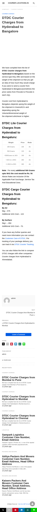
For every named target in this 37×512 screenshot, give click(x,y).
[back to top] (32, 503)
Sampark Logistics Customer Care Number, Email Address (16, 437)
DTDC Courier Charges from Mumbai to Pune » (20, 313)
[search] (34, 3)
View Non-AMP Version (24, 504)
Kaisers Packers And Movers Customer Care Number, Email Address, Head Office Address (16, 484)
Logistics (5, 430)
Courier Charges (17, 9)
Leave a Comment (18, 334)
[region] (19, 50)
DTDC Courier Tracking (24, 244)
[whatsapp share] (19, 344)
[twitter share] (3, 344)
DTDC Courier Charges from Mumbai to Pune (18, 378)
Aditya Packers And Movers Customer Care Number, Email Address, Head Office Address (18, 460)
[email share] (7, 344)
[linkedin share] (15, 344)
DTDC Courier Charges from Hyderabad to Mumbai (18, 397)
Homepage (5, 9)
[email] (9, 510)
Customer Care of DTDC (15, 238)
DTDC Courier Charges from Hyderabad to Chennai (18, 417)
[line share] (24, 344)
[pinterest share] (11, 344)
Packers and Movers (9, 451)
